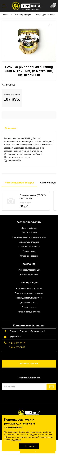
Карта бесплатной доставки (29, 288)
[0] (52, 7)
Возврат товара (29, 307)
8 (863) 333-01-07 (17, 347)
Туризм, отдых (29, 251)
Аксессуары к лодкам (29, 242)
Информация (29, 282)
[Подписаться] (51, 387)
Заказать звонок (29, 363)
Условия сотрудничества (29, 312)
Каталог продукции (29, 222)
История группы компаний (29, 270)
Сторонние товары (29, 256)
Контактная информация (29, 325)
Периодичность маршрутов (29, 298)
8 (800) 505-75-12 (17, 343)
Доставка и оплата (29, 302)
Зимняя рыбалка (29, 233)
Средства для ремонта (29, 247)
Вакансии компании (29, 274)
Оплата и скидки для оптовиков (29, 293)
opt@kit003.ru (15, 337)
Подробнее (16, 440)
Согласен (29, 446)
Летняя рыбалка (29, 228)
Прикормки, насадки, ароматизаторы (29, 237)
